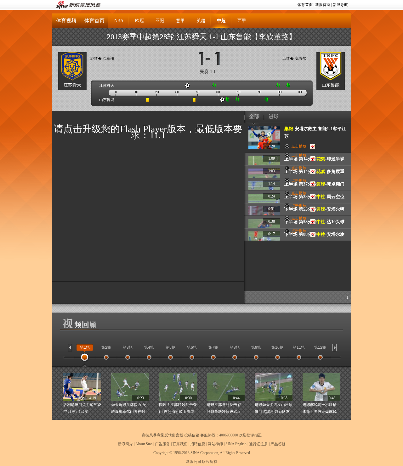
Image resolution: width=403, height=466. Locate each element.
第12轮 (320, 347)
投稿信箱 (191, 435)
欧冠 (139, 20)
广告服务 (162, 444)
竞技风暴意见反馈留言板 (162, 435)
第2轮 (106, 347)
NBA (118, 20)
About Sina (143, 444)
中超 (221, 20)
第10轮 (277, 347)
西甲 (241, 20)
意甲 (180, 20)
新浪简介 (125, 444)
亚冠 (160, 20)
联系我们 (180, 444)
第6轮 (192, 347)
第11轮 (299, 347)
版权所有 (209, 461)
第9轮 (256, 347)
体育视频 (66, 20)
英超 (200, 20)
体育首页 (305, 5)
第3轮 (128, 347)
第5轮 (170, 347)
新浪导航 (340, 5)
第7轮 (213, 347)
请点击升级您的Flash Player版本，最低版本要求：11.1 (148, 132)
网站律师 (215, 444)
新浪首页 (322, 5)
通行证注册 (258, 444)
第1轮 (85, 347)
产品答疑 (278, 444)
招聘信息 (197, 444)
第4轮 (149, 347)
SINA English (236, 444)
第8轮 (235, 347)
